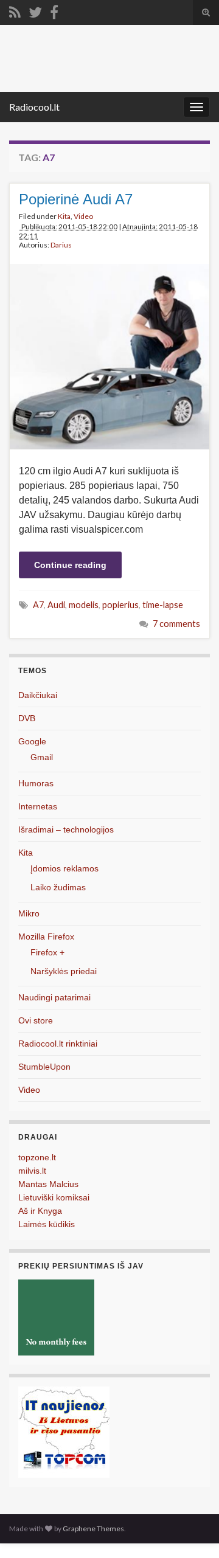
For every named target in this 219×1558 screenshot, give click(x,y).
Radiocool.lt (34, 107)
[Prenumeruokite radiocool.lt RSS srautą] (15, 10)
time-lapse (162, 605)
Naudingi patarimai (54, 997)
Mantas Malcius (48, 1184)
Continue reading (70, 565)
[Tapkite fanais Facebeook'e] (54, 10)
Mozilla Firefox (46, 936)
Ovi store (35, 1020)
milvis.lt (32, 1170)
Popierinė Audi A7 (76, 199)
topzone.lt (37, 1157)
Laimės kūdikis (46, 1224)
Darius (61, 244)
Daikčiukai (37, 695)
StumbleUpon (44, 1067)
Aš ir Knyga (40, 1211)
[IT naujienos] (63, 1431)
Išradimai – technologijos (66, 829)
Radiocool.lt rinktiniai (57, 1043)
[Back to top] (191, 1530)
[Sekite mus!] (35, 10)
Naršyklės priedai (63, 971)
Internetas (37, 806)
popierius (120, 605)
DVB (26, 718)
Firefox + (47, 952)
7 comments (176, 623)
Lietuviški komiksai (53, 1197)
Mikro (29, 913)
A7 (38, 605)
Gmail (41, 757)
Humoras (36, 783)
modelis (84, 605)
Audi (56, 605)
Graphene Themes (93, 1528)
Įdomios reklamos (64, 868)
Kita (64, 216)
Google (32, 741)
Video (83, 216)
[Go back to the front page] (109, 58)
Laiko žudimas (58, 887)
